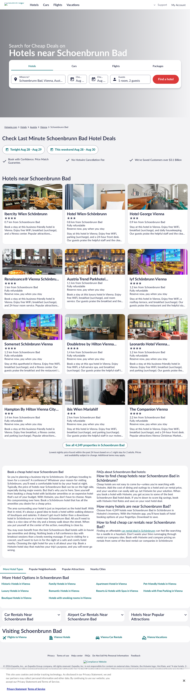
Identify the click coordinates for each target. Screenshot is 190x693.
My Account (178, 5)
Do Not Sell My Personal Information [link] (110, 655)
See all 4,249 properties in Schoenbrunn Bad (95, 445)
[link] (25, 638)
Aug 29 (102, 80)
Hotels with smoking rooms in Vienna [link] (70, 598)
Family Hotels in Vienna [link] (62, 584)
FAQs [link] (87, 655)
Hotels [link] (23, 127)
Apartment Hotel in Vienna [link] (111, 584)
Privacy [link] (51, 655)
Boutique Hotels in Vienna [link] (16, 598)
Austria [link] (33, 127)
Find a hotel (166, 79)
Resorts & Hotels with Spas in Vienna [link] (117, 591)
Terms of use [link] (63, 655)
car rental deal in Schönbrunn (138, 531)
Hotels (34, 5)
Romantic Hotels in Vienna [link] (64, 591)
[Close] (184, 681)
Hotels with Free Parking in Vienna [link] (163, 591)
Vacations (73, 5)
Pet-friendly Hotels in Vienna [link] (159, 584)
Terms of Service (36, 689)
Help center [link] (77, 655)
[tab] (32, 66)
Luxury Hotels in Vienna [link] (15, 591)
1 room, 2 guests (129, 80)
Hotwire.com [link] (10, 127)
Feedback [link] (135, 655)
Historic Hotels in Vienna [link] (15, 584)
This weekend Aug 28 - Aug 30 (75, 149)
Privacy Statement (17, 689)
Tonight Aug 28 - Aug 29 (26, 149)
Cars (46, 5)
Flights (57, 5)
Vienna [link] (43, 127)
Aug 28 (80, 80)
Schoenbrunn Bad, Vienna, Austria (41, 80)
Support (162, 5)
